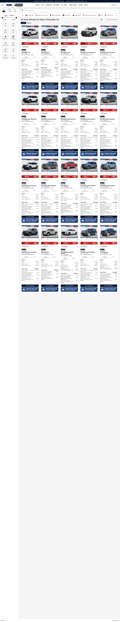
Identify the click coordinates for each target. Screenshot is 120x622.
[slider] (2, 17)
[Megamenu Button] (2, 5)
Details (34, 57)
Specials (38, 5)
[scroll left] (22, 15)
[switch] (4, 10)
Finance (81, 5)
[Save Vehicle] (38, 47)
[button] (114, 5)
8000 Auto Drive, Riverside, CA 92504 (75, 1)
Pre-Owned (56, 5)
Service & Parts (73, 5)
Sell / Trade (64, 5)
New (43, 5)
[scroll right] (116, 15)
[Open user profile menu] (86, 1)
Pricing (25, 57)
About (86, 5)
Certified (9, 9)
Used (15, 9)
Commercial (49, 5)
